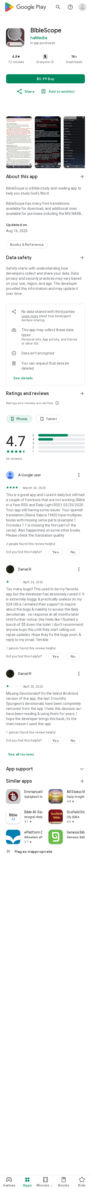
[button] (52, 62)
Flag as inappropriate (29, 851)
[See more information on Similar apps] (82, 781)
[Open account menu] (82, 7)
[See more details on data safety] (23, 378)
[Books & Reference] (27, 244)
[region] (45, 59)
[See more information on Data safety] (82, 258)
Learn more (29, 316)
